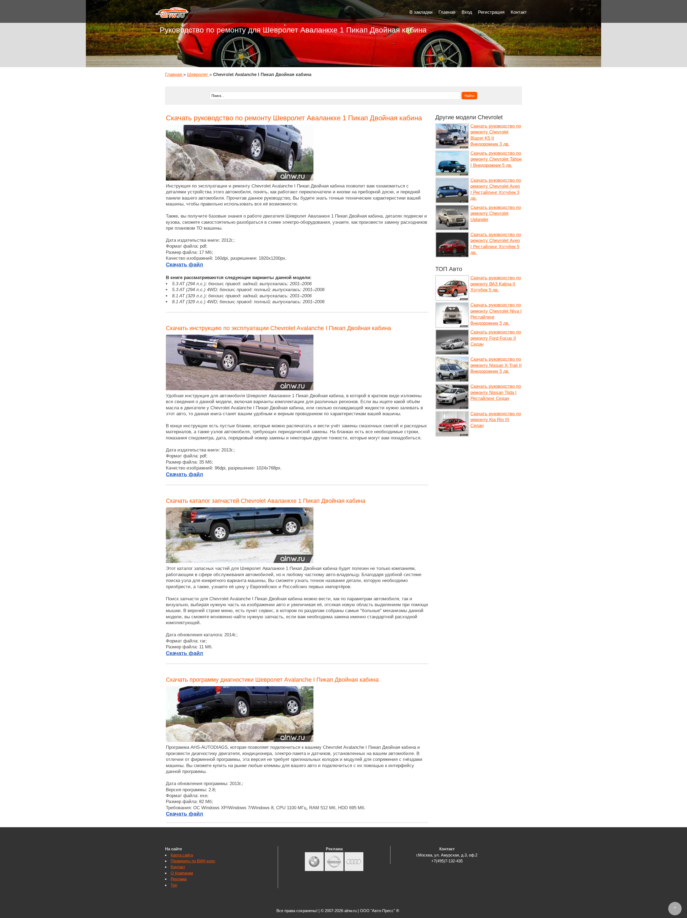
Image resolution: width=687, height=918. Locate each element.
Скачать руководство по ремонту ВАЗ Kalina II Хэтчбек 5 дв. (495, 283)
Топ (174, 885)
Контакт (519, 12)
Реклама (179, 879)
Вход (467, 12)
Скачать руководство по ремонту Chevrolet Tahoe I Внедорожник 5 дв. (496, 159)
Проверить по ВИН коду (193, 861)
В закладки (421, 12)
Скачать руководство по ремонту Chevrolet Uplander (495, 213)
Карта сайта (182, 855)
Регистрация (491, 12)
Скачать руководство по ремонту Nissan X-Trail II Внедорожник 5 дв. (496, 365)
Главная (446, 12)
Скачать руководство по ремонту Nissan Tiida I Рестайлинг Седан (495, 392)
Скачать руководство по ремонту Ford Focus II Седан (495, 338)
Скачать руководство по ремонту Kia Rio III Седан (495, 419)
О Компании (182, 873)
